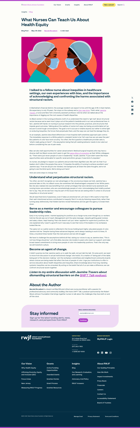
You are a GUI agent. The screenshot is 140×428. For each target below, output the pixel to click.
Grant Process (52, 383)
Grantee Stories (53, 379)
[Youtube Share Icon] (106, 353)
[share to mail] (132, 106)
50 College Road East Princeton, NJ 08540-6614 (81, 339)
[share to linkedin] (132, 110)
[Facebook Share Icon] (98, 353)
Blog (74, 368)
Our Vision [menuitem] (57, 5)
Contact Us (101, 394)
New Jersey (26, 383)
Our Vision (26, 363)
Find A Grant (109, 5)
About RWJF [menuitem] (88, 5)
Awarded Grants (53, 375)
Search (119, 5)
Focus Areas (26, 379)
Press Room (101, 381)
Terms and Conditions (112, 416)
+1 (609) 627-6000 (78, 351)
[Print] (132, 114)
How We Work (102, 372)
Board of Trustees (104, 403)
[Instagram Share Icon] (111, 353)
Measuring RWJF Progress (31, 388)
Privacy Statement (94, 416)
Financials (101, 385)
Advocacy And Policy (80, 379)
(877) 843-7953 (77, 346)
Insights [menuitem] (77, 5)
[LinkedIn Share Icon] (102, 353)
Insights (76, 363)
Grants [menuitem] (67, 5)
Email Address (86, 309)
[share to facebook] (132, 101)
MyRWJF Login (104, 338)
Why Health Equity (28, 368)
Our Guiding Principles (106, 368)
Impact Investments (105, 376)
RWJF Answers (78, 383)
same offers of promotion (79, 153)
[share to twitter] (132, 98)
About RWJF (103, 363)
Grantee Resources (54, 388)
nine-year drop (84, 110)
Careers (100, 390)
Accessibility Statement (106, 398)
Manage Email (78, 416)
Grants (50, 363)
